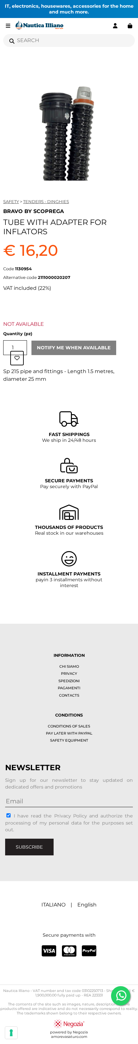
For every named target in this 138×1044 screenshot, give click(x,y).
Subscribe (29, 847)
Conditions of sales (69, 726)
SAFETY (11, 201)
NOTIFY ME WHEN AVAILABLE (74, 348)
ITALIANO (53, 905)
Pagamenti (69, 688)
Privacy (69, 673)
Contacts (69, 695)
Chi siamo (69, 666)
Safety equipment (69, 740)
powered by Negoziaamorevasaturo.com (69, 1034)
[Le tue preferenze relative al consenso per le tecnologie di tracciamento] (11, 1033)
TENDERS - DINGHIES (46, 201)
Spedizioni (69, 681)
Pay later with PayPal (69, 733)
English (87, 905)
